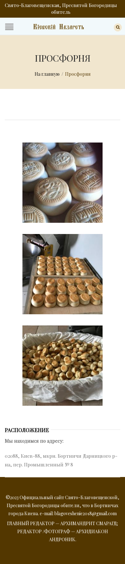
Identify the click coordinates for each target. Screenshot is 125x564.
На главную (47, 74)
